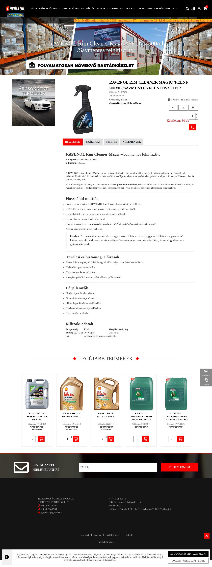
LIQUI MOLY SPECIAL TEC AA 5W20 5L (37, 416)
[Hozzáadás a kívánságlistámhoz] (173, 108)
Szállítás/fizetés (113, 535)
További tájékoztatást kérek (188, 561)
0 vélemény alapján (118, 99)
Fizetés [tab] (111, 142)
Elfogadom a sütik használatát (188, 554)
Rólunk (129, 535)
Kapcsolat (84, 535)
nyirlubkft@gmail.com (51, 512)
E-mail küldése (190, 99)
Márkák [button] (90, 8)
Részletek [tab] (72, 142)
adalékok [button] (131, 8)
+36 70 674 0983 (49, 509)
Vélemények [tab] (132, 142)
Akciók (97, 535)
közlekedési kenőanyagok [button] (46, 8)
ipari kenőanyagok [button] (73, 8)
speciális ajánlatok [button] (159, 8)
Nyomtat (174, 99)
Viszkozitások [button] (115, 8)
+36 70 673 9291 (49, 505)
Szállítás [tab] (93, 142)
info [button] (174, 8)
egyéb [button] (142, 8)
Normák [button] (101, 8)
